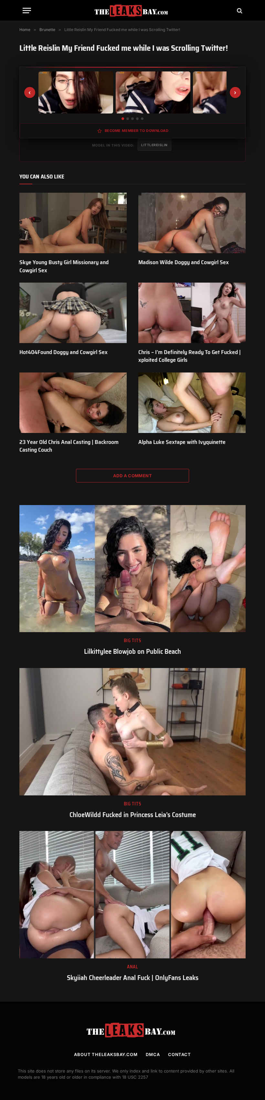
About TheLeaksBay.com (106, 1054)
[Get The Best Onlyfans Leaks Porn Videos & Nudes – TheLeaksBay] (132, 10)
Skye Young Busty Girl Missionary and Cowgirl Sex (64, 266)
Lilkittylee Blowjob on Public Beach (132, 651)
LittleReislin (154, 145)
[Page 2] (127, 118)
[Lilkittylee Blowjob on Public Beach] (132, 568)
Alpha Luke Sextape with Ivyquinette (182, 442)
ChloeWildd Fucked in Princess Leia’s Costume (132, 815)
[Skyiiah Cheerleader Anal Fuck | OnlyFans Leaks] (132, 894)
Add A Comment (132, 475)
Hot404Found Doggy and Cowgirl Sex (63, 352)
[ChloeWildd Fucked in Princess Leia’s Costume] (132, 731)
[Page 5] (142, 118)
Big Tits (133, 640)
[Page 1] (123, 118)
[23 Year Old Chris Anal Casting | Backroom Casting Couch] (73, 402)
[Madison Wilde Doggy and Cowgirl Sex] (192, 223)
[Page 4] (137, 118)
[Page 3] (132, 118)
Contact (179, 1054)
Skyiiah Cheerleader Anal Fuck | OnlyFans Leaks (132, 978)
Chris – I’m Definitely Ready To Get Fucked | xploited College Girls (189, 356)
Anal (132, 967)
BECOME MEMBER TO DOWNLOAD (137, 130)
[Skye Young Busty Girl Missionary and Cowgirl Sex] (73, 223)
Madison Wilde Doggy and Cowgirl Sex (183, 262)
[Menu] (27, 10)
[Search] (239, 10)
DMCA (153, 1054)
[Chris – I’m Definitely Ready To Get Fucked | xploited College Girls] (192, 313)
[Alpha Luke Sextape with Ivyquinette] (192, 402)
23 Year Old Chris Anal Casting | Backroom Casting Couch (69, 446)
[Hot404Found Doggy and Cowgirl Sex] (73, 313)
